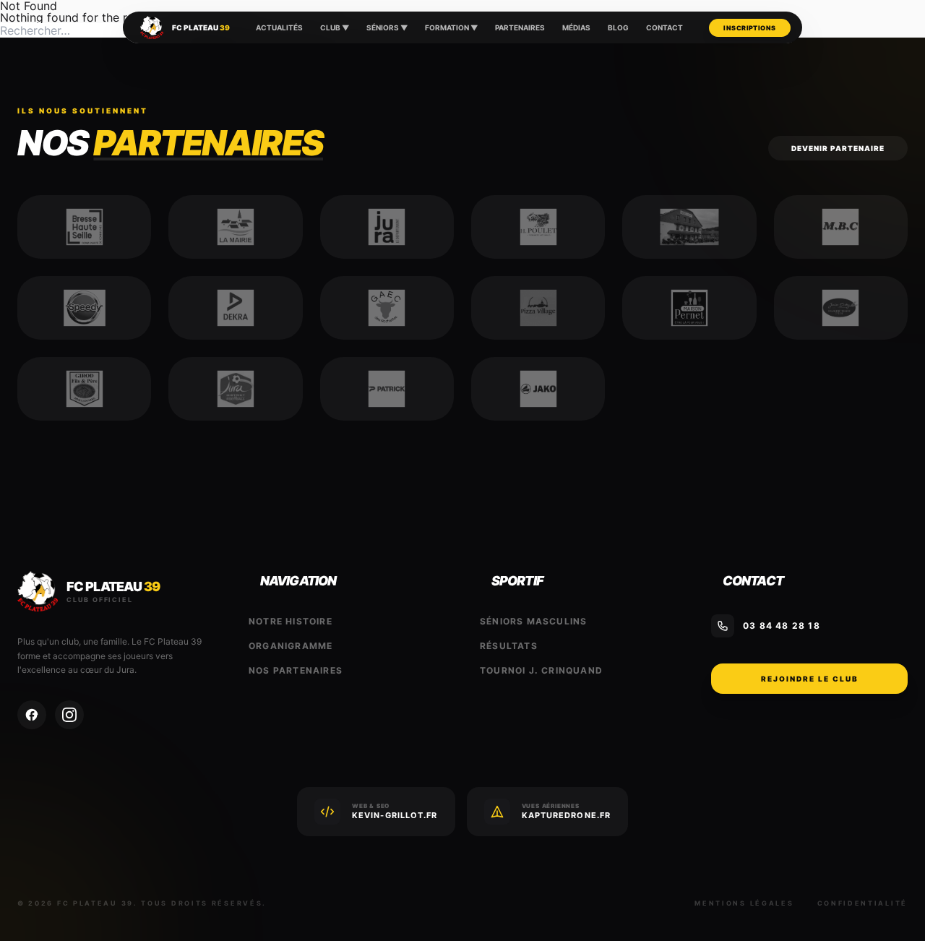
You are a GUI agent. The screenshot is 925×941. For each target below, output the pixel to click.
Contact (664, 27)
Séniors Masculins (533, 621)
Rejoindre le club (810, 678)
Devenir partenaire (838, 148)
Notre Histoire (290, 621)
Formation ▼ (451, 27)
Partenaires (520, 27)
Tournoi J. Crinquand (541, 670)
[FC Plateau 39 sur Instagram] (69, 714)
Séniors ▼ (387, 27)
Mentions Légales (743, 903)
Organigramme (290, 645)
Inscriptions (749, 28)
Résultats (509, 645)
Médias (576, 27)
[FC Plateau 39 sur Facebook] (31, 714)
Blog (618, 27)
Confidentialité (862, 903)
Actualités (279, 27)
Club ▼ (334, 27)
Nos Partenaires (296, 670)
